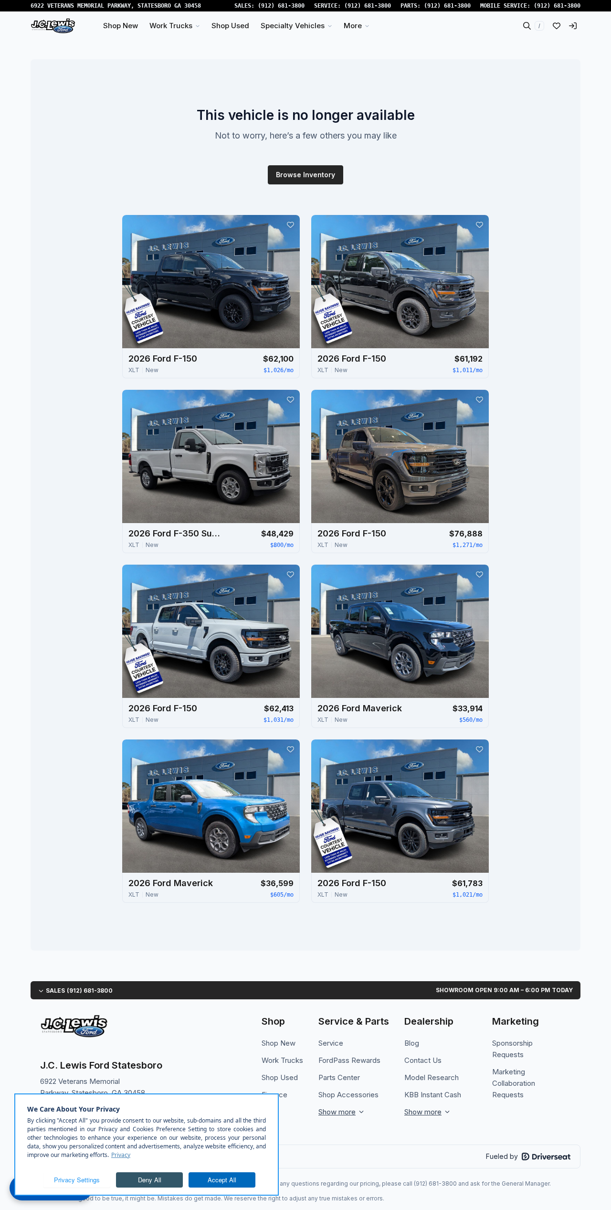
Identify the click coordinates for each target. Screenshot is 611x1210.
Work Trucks (282, 1060)
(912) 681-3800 (281, 5)
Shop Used (280, 1077)
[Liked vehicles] (556, 25)
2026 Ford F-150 (162, 358)
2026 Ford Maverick (359, 708)
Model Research (431, 1077)
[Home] (53, 25)
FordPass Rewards (349, 1060)
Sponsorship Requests (512, 1049)
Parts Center (339, 1077)
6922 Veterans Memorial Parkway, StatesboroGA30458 (116, 5)
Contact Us (423, 1060)
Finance (274, 1094)
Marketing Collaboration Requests (513, 1083)
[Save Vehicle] (290, 224)
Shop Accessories (348, 1094)
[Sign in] (572, 25)
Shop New (278, 1043)
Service (330, 1043)
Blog (411, 1043)
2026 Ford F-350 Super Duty (176, 533)
